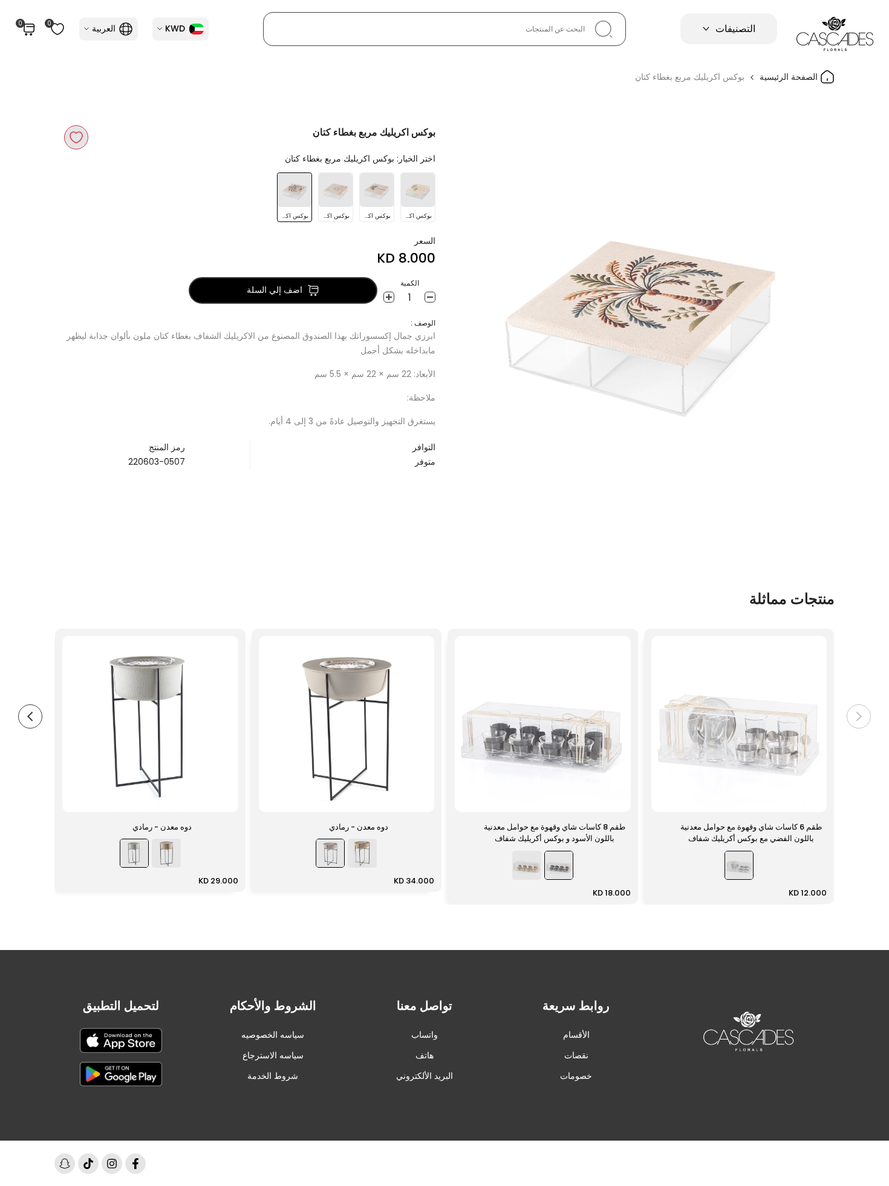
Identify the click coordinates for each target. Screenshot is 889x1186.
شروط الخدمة (272, 1076)
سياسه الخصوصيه (272, 1035)
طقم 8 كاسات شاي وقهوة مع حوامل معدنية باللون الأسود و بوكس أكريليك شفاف (554, 833)
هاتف (424, 1055)
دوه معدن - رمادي (358, 827)
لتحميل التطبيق (121, 1005)
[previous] (859, 716)
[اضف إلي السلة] (668, 797)
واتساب (424, 1035)
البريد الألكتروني (424, 1076)
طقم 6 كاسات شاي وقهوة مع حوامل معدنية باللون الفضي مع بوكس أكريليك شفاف (751, 833)
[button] (76, 137)
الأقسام (576, 1035)
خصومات (576, 1076)
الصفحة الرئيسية (790, 77)
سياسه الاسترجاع (273, 1055)
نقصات (576, 1055)
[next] (30, 716)
